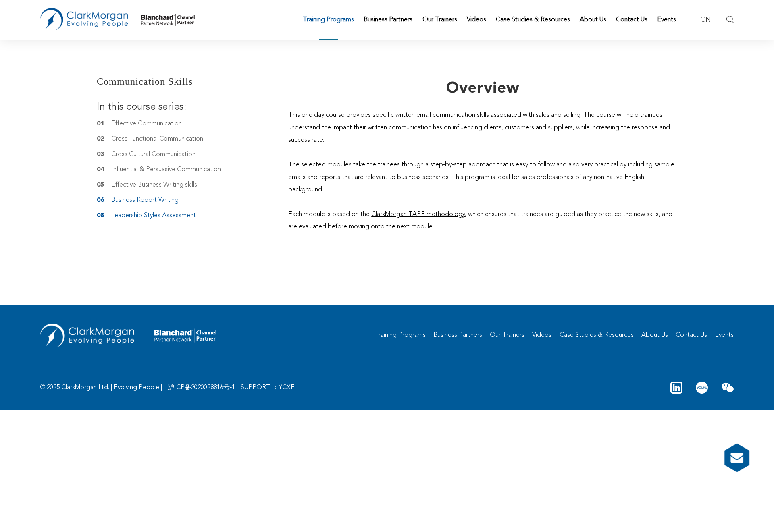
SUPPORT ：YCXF (267, 387)
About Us (593, 20)
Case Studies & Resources (533, 20)
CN (705, 19)
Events (666, 20)
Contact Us (631, 20)
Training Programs (328, 20)
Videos (476, 20)
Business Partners (388, 20)
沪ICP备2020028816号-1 (201, 387)
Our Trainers (439, 20)
